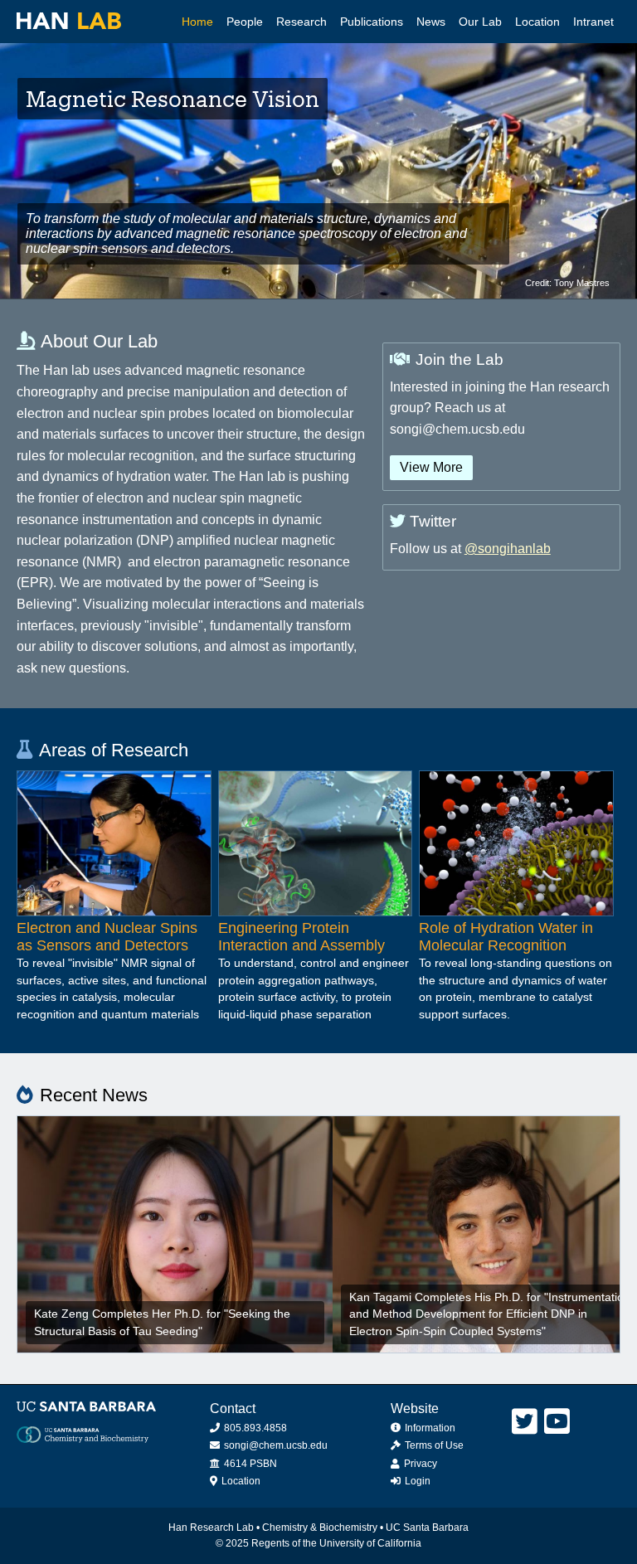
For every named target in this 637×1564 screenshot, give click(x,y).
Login (416, 1481)
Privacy (419, 1463)
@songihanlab (507, 549)
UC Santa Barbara (427, 1527)
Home (197, 21)
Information (428, 1428)
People (244, 21)
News (430, 21)
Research (301, 21)
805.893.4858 (254, 1428)
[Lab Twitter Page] (524, 1422)
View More (431, 467)
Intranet (593, 21)
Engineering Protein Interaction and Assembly (301, 937)
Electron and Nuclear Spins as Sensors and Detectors (107, 937)
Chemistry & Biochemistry (319, 1527)
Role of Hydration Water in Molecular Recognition (506, 937)
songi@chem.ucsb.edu (274, 1445)
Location (537, 21)
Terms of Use (433, 1445)
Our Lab (480, 21)
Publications (371, 21)
